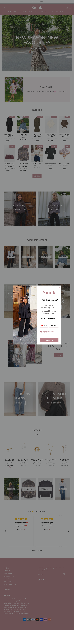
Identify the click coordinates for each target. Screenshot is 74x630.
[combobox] (44, 325)
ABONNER (49, 340)
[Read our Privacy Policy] (57, 335)
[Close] (59, 288)
